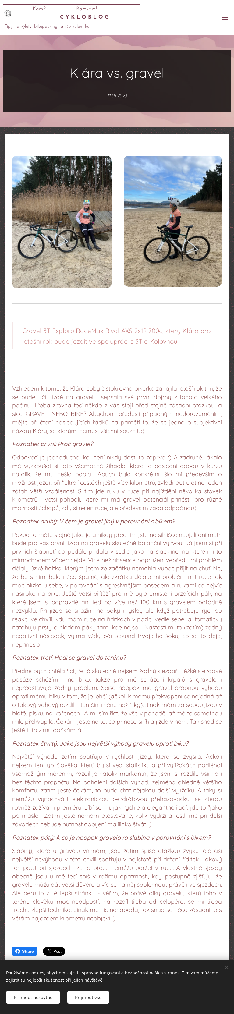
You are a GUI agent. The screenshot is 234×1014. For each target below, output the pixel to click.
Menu (225, 17)
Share (28, 951)
